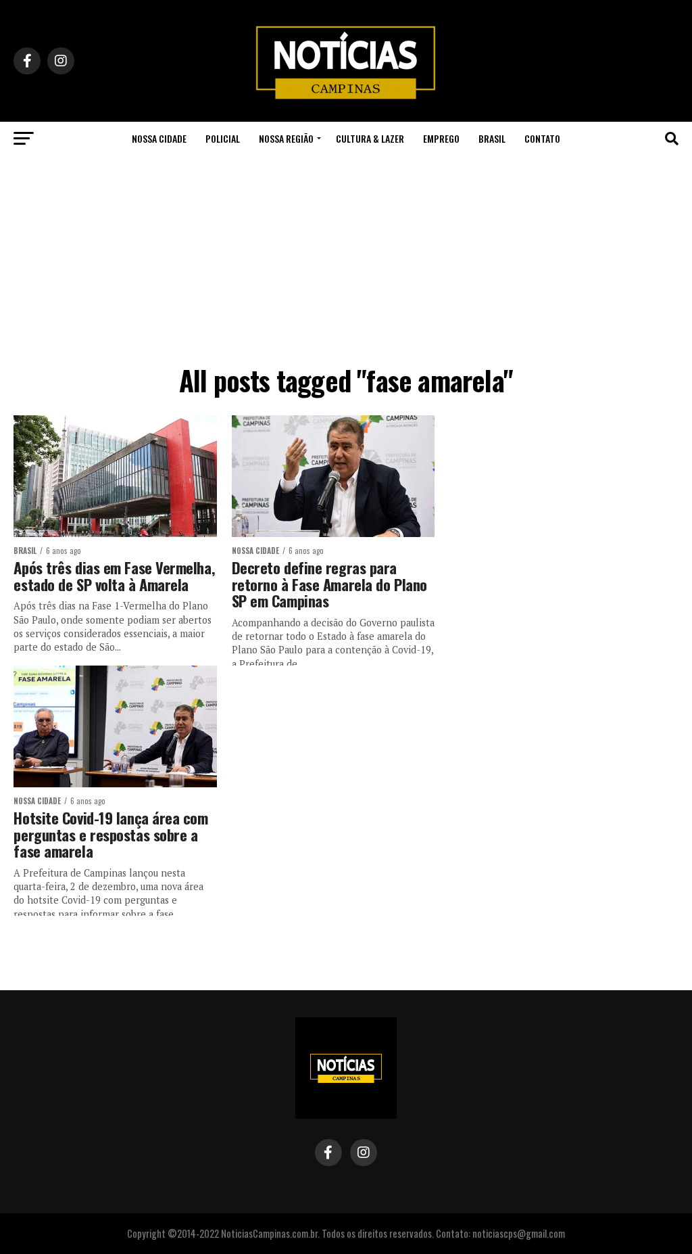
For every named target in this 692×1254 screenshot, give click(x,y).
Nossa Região (286, 138)
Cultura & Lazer (370, 138)
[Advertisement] (346, 257)
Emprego (441, 138)
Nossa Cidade (159, 138)
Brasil (491, 138)
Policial (222, 138)
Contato (542, 138)
